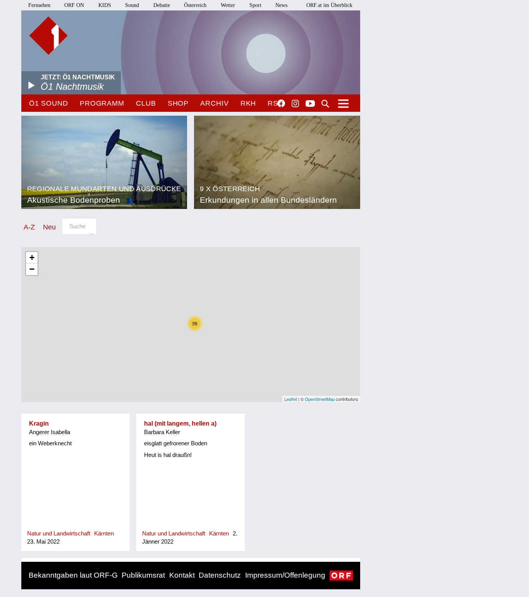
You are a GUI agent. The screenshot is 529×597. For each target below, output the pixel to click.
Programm (102, 103)
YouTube (310, 104)
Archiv (214, 103)
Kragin (39, 423)
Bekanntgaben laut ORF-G (73, 575)
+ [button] (31, 257)
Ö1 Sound (48, 103)
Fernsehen (39, 5)
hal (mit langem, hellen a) (180, 423)
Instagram (295, 104)
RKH (248, 103)
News (281, 5)
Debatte (161, 5)
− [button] (31, 269)
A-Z (29, 227)
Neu (49, 227)
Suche (325, 104)
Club (146, 103)
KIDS (104, 5)
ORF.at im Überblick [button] (329, 5)
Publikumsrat (143, 575)
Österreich (195, 5)
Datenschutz (220, 575)
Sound (132, 5)
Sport (255, 5)
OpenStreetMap (320, 399)
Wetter (228, 5)
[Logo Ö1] (48, 35)
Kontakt (182, 575)
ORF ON (74, 5)
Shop (178, 103)
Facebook (281, 103)
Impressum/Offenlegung (285, 575)
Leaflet (290, 399)
